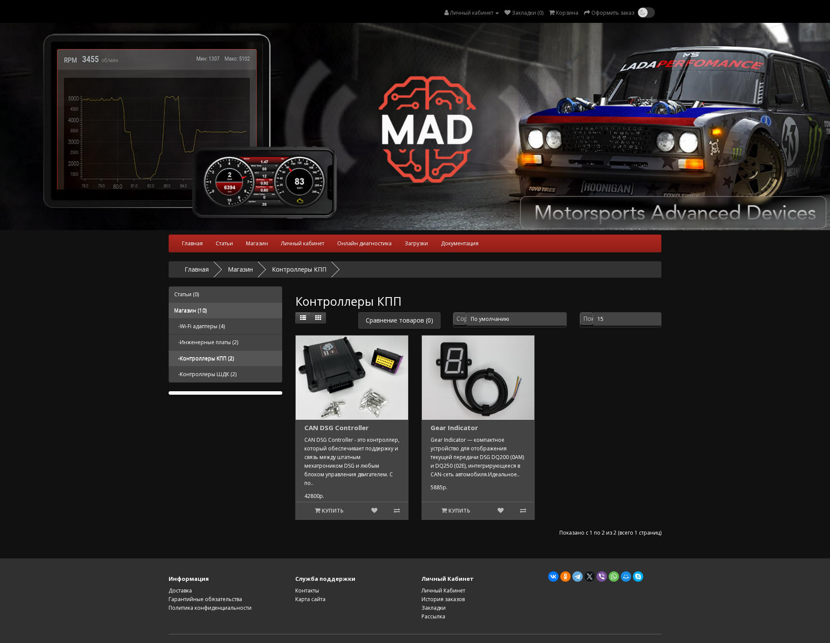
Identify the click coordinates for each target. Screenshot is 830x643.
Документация (460, 243)
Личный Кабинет (443, 590)
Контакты (307, 590)
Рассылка (433, 616)
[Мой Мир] (626, 576)
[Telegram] (577, 576)
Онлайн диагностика (364, 243)
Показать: (588, 318)
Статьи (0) (186, 294)
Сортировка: (461, 318)
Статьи (224, 243)
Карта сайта (310, 599)
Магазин (257, 243)
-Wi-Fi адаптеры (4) (199, 326)
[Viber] (602, 576)
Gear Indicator (454, 427)
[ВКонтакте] (553, 576)
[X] (589, 576)
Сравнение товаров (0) (399, 320)
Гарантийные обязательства (205, 599)
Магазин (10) (190, 310)
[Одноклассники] (565, 576)
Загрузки (416, 243)
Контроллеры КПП (299, 269)
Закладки (433, 607)
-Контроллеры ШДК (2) (205, 374)
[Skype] (638, 576)
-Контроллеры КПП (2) (204, 358)
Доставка (180, 590)
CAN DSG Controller (336, 427)
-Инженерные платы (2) (206, 342)
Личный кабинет (302, 243)
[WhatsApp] (614, 576)
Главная (192, 243)
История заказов (443, 599)
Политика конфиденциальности (210, 607)
